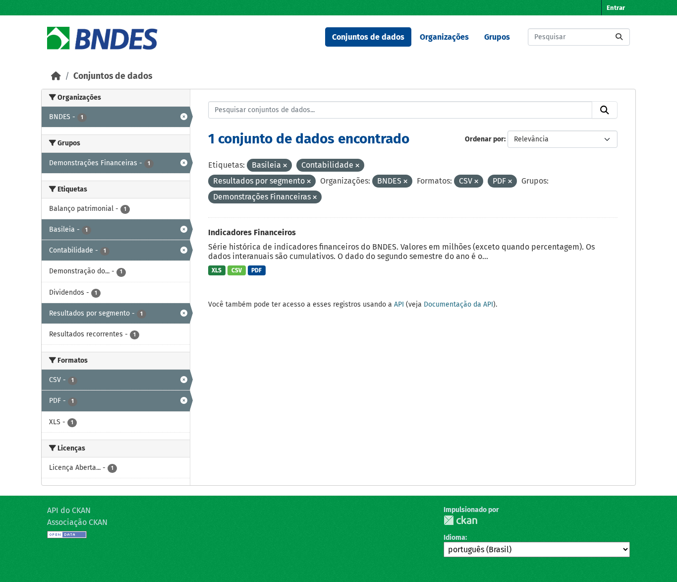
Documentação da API (458, 304)
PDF (256, 270)
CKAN (460, 520)
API (399, 304)
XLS (217, 270)
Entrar (616, 7)
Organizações (444, 37)
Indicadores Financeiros (252, 232)
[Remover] (285, 166)
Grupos (497, 37)
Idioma (454, 537)
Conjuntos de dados (368, 37)
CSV (236, 270)
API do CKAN (69, 510)
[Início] (56, 76)
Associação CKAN (77, 522)
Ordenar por (484, 139)
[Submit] (619, 37)
